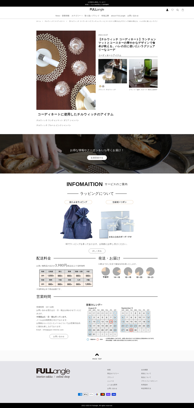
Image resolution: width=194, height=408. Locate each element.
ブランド (110, 377)
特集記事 (105, 16)
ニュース (110, 381)
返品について (146, 377)
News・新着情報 (62, 16)
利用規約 (144, 385)
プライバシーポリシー (149, 381)
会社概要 (144, 370)
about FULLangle (118, 16)
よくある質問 (112, 385)
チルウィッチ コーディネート (55, 21)
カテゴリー (76, 16)
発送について (146, 373)
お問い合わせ (133, 16)
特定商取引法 (146, 388)
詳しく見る (97, 251)
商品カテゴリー (113, 373)
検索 (109, 370)
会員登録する (97, 157)
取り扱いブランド (92, 16)
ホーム (38, 21)
